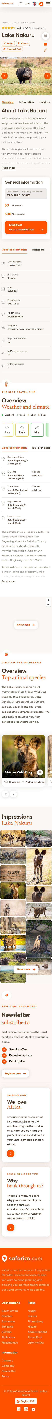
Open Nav (48, 3)
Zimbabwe (8, 1337)
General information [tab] (14, 250)
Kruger (32, 1311)
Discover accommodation (21, 227)
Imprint (26, 1395)
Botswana (8, 1321)
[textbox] (33, 4)
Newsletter (9, 1371)
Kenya (32, 22)
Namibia (7, 1316)
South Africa (10, 1311)
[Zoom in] (48, 600)
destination (19, 22)
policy (43, 1391)
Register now (13, 1073)
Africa (5, 22)
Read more (9, 167)
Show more (23, 969)
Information (26, 102)
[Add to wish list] (45, 36)
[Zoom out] (48, 604)
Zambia (6, 1332)
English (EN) (27, 1401)
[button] (4, 76)
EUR (28, 4)
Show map (23, 625)
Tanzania (7, 1326)
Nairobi (32, 1316)
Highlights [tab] (38, 250)
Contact (7, 1360)
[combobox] (33, 4)
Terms (6, 1376)
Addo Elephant (37, 1332)
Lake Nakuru (36, 1342)
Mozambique (10, 1342)
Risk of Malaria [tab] (41, 448)
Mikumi (32, 1326)
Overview (8, 102)
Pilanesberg (35, 1321)
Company (8, 1365)
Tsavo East (35, 1337)
